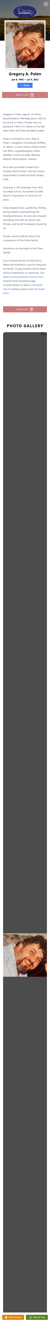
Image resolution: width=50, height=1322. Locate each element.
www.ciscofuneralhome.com (18, 276)
